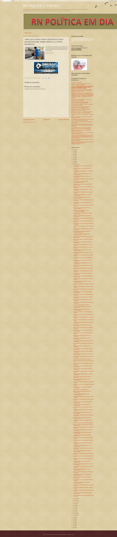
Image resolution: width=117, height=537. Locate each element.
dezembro (75, 164)
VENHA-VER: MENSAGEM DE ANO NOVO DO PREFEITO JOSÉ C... (81, 198)
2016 (74, 519)
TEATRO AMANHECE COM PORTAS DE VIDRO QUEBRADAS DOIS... (82, 475)
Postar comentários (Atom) (31, 122)
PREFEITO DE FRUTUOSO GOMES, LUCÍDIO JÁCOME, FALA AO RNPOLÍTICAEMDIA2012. (81, 100)
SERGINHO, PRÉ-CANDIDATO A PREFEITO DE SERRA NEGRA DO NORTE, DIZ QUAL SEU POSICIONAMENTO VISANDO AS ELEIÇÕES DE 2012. (81, 90)
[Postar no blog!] (46, 78)
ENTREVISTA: (82, 87)
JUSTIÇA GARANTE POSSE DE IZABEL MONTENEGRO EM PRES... (80, 182)
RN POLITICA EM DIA (41, 5)
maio (74, 508)
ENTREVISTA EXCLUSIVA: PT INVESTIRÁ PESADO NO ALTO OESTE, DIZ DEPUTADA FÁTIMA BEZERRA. (81, 112)
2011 (74, 527)
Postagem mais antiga (63, 119)
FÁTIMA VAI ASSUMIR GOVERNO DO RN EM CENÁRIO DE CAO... (81, 234)
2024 (74, 152)
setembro (75, 501)
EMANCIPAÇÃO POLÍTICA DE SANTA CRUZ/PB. (82, 359)
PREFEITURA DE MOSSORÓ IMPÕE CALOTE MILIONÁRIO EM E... (81, 380)
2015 (74, 520)
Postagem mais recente (29, 119)
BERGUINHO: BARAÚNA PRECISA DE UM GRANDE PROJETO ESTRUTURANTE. (80, 131)
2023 (74, 154)
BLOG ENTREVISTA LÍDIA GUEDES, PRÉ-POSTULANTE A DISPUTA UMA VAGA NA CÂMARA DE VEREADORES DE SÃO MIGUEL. (82, 125)
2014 (74, 522)
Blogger (72, 534)
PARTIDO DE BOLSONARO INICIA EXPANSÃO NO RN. (83, 422)
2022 (74, 156)
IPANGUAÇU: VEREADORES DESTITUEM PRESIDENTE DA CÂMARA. (81, 211)
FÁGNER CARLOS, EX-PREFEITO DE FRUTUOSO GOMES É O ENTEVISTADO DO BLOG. (82, 105)
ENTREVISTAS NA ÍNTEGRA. (76, 82)
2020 (74, 159)
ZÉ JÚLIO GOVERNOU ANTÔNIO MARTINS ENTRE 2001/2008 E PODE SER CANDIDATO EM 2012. (80, 107)
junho (74, 506)
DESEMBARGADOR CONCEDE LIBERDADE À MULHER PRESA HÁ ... (81, 232)
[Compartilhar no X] (47, 78)
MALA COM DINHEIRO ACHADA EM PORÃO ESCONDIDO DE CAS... (81, 394)
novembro (75, 498)
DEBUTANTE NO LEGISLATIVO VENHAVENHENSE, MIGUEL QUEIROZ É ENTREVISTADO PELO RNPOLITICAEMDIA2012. (82, 143)
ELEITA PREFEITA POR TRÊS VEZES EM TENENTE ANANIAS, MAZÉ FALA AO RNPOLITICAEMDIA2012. (81, 128)
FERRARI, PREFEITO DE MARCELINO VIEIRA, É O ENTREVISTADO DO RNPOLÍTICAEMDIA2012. (80, 102)
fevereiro (75, 513)
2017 (74, 517)
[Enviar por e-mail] (45, 78)
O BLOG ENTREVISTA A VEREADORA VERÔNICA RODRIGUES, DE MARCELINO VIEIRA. (80, 110)
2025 (74, 151)
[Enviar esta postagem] (43, 78)
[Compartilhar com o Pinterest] (49, 78)
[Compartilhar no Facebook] (48, 78)
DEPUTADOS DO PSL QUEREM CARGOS (81, 389)
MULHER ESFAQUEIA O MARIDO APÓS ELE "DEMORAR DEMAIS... (81, 310)
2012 (74, 525)
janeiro (74, 515)
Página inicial (28, 33)
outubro (74, 500)
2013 (74, 524)
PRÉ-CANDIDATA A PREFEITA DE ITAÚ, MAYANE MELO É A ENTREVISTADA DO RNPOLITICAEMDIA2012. (82, 120)
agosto (74, 503)
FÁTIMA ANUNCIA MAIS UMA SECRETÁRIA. (81, 304)
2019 (74, 161)
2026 (74, 149)
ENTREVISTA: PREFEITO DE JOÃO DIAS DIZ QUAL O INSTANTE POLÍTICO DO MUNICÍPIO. (81, 84)
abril (74, 510)
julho (74, 505)
